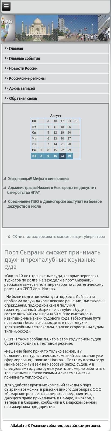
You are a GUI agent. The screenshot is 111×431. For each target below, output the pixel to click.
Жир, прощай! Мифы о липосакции (38, 179)
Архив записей (22, 88)
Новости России (23, 68)
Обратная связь (23, 98)
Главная (16, 48)
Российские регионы (27, 78)
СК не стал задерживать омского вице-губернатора (58, 236)
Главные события (24, 58)
